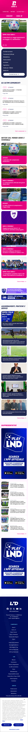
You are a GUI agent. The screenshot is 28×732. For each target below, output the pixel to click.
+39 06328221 (15, 616)
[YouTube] (17, 608)
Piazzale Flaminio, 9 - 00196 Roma (14, 615)
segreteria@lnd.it (15, 618)
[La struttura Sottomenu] (24, 11)
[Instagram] (10, 608)
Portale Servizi (13, 74)
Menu (18, 16)
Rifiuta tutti (6, 724)
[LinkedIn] (20, 608)
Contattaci (6, 11)
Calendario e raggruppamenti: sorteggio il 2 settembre (14, 38)
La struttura (20, 11)
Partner (13, 11)
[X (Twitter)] (13, 608)
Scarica (11, 87)
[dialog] (14, 715)
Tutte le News (20, 281)
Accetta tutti (18, 724)
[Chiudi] (24, 699)
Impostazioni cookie (14, 729)
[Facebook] (7, 608)
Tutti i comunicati (19, 131)
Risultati (9, 16)
